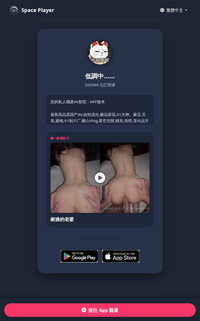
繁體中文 (174, 10)
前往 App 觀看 (103, 310)
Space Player (37, 10)
